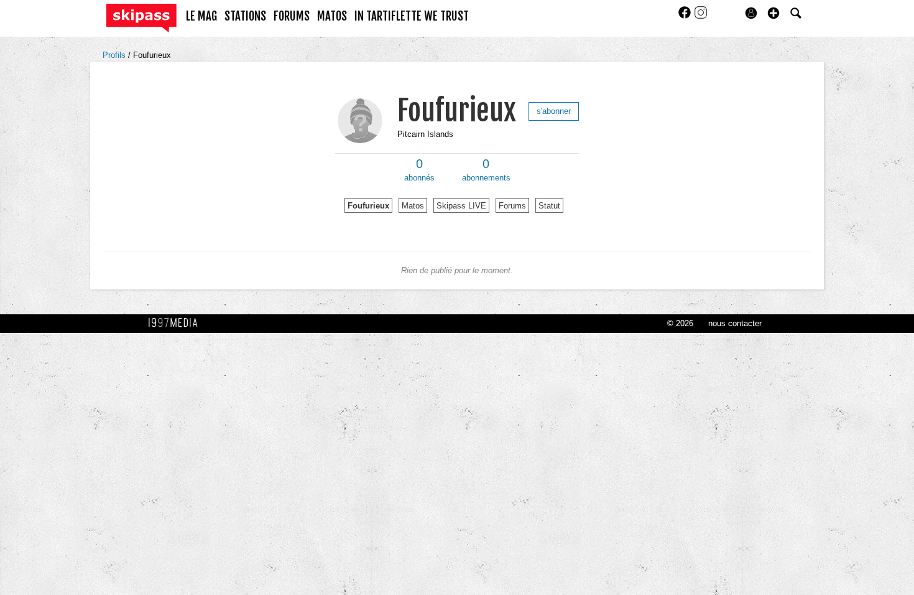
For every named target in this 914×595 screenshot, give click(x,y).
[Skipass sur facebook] (686, 16)
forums (292, 16)
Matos (413, 205)
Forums (512, 205)
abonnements (486, 169)
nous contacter (735, 323)
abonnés (419, 169)
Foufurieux (152, 55)
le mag (201, 16)
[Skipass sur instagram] (701, 16)
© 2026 (680, 323)
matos (332, 16)
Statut (549, 205)
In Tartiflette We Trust (411, 16)
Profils (115, 55)
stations (245, 16)
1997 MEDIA (176, 323)
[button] (773, 13)
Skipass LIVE (461, 205)
